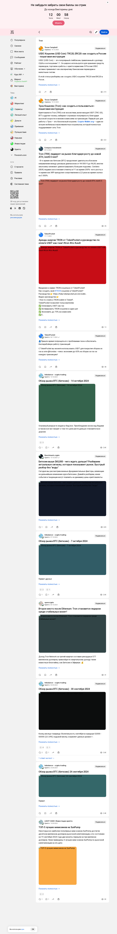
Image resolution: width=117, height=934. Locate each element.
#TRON (58, 291)
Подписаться (100, 48)
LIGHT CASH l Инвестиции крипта (58, 821)
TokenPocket (49, 234)
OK (33, 929)
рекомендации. (16, 217)
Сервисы (48, 50)
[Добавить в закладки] (39, 92)
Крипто (47, 337)
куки (22, 929)
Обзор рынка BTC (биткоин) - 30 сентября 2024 (64, 689)
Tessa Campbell (51, 47)
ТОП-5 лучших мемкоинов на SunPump (59, 827)
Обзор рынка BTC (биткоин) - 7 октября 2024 (63, 541)
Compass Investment (52, 148)
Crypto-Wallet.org (86, 121)
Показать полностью (48, 85)
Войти (104, 32)
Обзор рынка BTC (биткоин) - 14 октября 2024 (64, 380)
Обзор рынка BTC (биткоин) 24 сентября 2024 (63, 771)
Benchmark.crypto (52, 455)
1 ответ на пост (45, 758)
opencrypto (49, 602)
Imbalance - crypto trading (55, 375)
